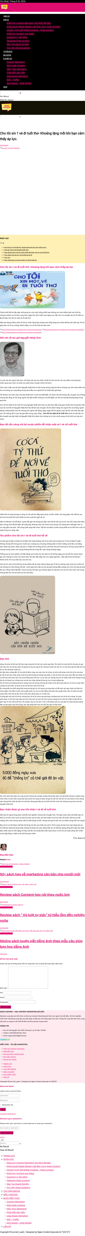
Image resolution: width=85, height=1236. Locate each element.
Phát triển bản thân (16, 72)
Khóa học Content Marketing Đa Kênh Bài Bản (29, 22)
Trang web (4, 1002)
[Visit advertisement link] (21, 330)
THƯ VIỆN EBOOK (7, 51)
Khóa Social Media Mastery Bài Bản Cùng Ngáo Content (33, 26)
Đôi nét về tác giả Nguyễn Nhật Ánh (16, 250)
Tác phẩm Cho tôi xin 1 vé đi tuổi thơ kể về (18, 255)
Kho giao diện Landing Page (13, 1054)
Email (2, 997)
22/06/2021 (4, 928)
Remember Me (7, 1105)
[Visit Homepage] (4, 11)
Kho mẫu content (9, 1057)
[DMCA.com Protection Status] (5, 1040)
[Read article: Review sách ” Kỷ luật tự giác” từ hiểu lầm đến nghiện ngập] (42, 904)
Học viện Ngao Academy (18, 47)
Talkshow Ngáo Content (18, 40)
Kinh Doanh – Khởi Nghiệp (19, 83)
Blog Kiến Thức (6, 855)
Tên (1, 993)
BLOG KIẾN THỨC (7, 59)
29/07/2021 (4, 902)
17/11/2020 (3, 954)
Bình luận (4, 988)
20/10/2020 (4, 145)
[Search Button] (20, 92)
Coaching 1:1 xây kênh (17, 37)
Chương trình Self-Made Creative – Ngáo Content (30, 30)
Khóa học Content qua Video (20, 33)
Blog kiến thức (8, 1051)
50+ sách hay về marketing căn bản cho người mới (40, 874)
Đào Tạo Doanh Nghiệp (18, 44)
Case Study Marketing (17, 76)
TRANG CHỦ (6, 16)
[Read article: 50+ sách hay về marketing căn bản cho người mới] (42, 864)
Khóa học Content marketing (13, 1049)
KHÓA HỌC (6, 20)
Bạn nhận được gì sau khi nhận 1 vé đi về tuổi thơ (21, 260)
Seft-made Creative (16, 65)
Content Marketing (16, 61)
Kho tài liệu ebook (10, 1059)
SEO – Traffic (13, 79)
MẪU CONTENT (7, 55)
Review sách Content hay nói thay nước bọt (35, 895)
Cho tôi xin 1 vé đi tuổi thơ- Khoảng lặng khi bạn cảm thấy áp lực (25, 247)
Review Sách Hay (6, 867)
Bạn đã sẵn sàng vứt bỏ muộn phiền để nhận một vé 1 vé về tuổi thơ (27, 252)
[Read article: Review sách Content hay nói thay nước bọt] (42, 884)
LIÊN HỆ (5, 86)
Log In (2, 1137)
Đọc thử (7, 257)
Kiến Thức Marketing (17, 69)
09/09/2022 (4, 882)
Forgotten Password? (8, 1114)
